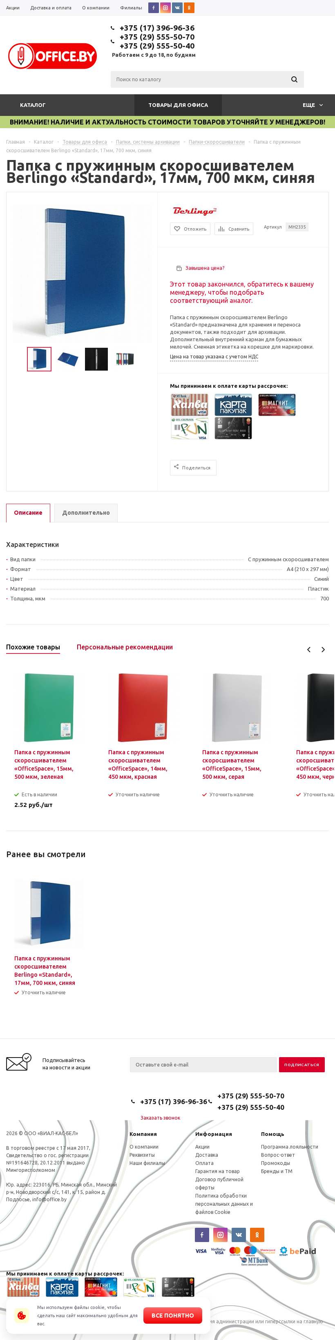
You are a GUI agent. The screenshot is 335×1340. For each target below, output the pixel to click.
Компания (143, 1134)
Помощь (272, 1134)
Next (323, 650)
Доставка (206, 1155)
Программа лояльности (289, 1146)
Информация (213, 1134)
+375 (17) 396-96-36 (157, 27)
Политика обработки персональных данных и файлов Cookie (224, 1204)
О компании (144, 1146)
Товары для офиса (178, 105)
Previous (309, 650)
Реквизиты (142, 1155)
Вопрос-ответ (278, 1155)
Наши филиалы (147, 1163)
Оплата (204, 1163)
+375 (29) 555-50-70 (157, 36)
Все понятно (173, 1315)
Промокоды (275, 1163)
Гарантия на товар (217, 1171)
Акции (202, 1146)
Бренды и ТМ (277, 1171)
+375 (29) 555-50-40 (157, 45)
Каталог (33, 105)
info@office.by (49, 1199)
